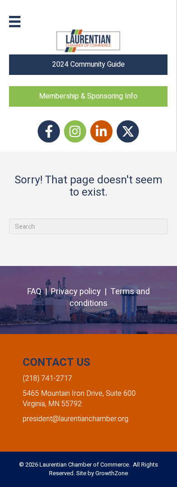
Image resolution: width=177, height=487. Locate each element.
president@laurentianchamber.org (75, 418)
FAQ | (39, 291)
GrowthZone (111, 473)
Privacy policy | (80, 291)
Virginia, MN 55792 (52, 403)
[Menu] (14, 21)
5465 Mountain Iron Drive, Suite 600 (79, 393)
